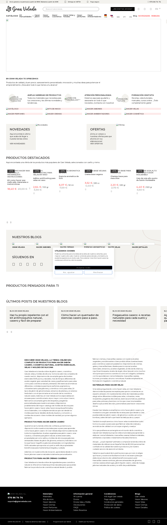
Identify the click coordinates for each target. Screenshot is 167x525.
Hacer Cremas (49, 505)
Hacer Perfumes (50, 507)
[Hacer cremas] (64, 114)
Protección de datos (112, 505)
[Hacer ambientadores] (24, 109)
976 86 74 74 (155, 2)
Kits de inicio (48, 499)
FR (130, 17)
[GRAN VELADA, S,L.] (24, 9)
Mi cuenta (77, 496)
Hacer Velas (140, 502)
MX (118, 17)
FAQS (75, 507)
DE (105, 17)
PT (124, 17)
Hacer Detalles (141, 507)
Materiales (47, 496)
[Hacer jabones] (103, 109)
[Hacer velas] (142, 109)
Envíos (76, 499)
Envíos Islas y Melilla (81, 502)
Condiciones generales (113, 502)
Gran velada (140, 496)
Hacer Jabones (49, 502)
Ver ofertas (96, 144)
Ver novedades (17, 144)
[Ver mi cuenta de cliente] (145, 9)
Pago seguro (109, 499)
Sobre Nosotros (80, 510)
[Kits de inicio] (64, 109)
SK (112, 17)
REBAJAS (155, 16)
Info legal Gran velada (113, 496)
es (156, 9)
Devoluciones (79, 505)
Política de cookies (112, 507)
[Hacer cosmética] (142, 114)
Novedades (144, 16)
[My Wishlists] (139, 9)
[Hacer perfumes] (24, 114)
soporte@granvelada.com (19, 501)
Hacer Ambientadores (52, 510)
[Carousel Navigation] (83, 222)
